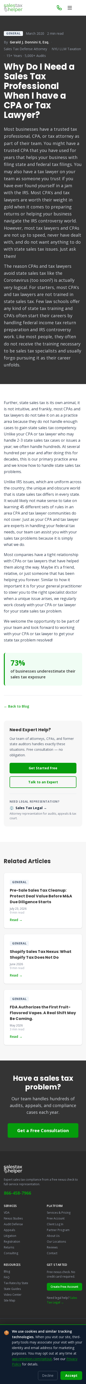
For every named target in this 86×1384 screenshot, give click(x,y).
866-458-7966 (17, 1193)
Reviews (52, 1247)
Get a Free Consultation (43, 1130)
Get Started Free (43, 768)
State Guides (12, 1289)
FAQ (7, 1277)
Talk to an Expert (43, 782)
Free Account (55, 1218)
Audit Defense (13, 1224)
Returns (9, 1247)
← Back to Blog (16, 706)
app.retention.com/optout (32, 1358)
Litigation (10, 1236)
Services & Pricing (58, 1213)
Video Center (13, 1295)
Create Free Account (64, 1287)
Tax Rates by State (16, 1283)
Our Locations (56, 1241)
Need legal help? (62, 1300)
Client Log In (55, 1224)
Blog (7, 1271)
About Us (53, 1236)
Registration (12, 1241)
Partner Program (58, 1230)
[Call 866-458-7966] (59, 8)
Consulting (11, 1253)
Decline (48, 1375)
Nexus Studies (13, 1218)
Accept (71, 1375)
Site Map (9, 1300)
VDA (7, 1213)
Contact (52, 1253)
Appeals (9, 1230)
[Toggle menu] (70, 8)
